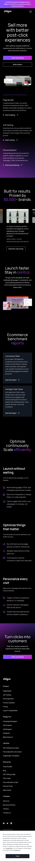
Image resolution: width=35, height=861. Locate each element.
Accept (17, 856)
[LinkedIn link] (11, 823)
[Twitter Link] (7, 823)
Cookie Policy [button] (9, 848)
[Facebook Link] (3, 823)
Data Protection (8, 829)
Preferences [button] (17, 850)
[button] (30, 11)
